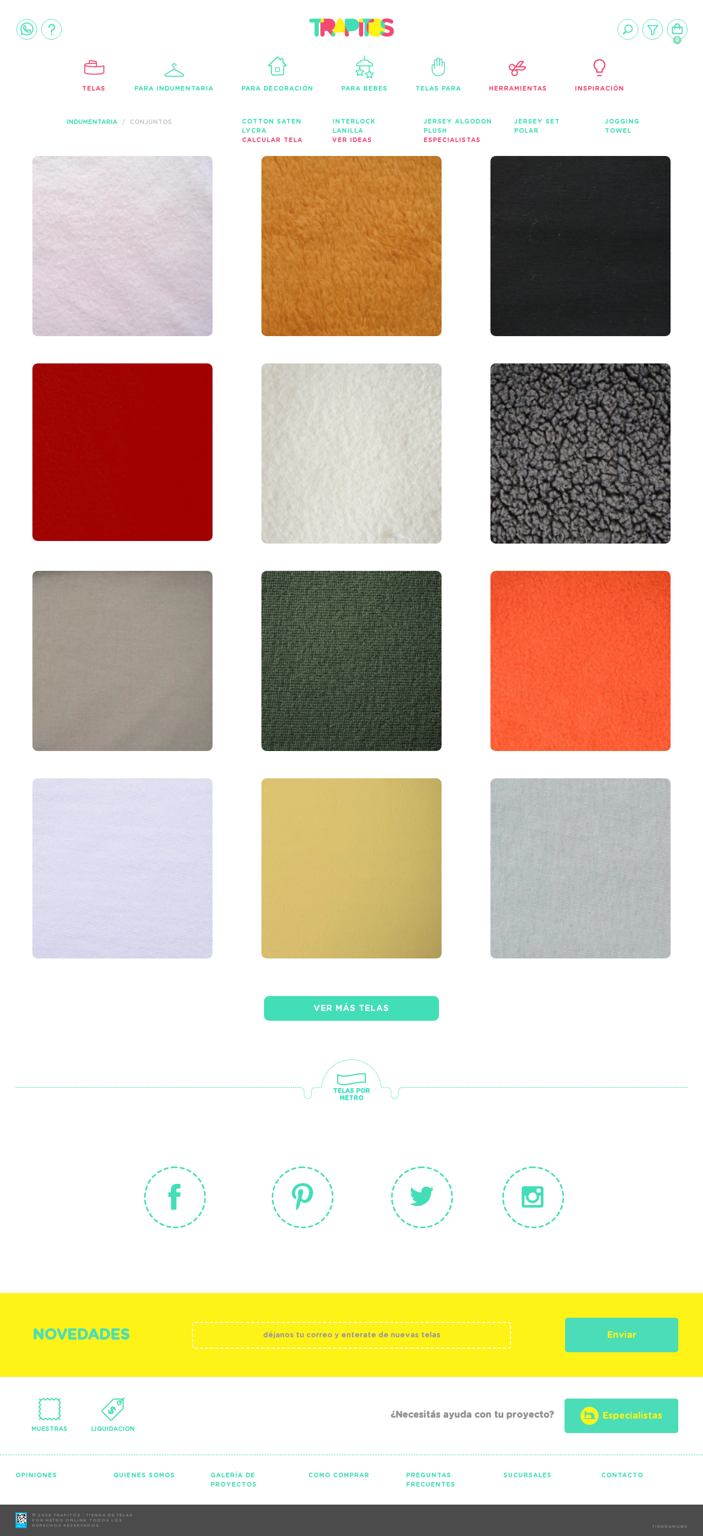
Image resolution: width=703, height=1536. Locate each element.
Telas (94, 88)
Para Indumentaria (174, 88)
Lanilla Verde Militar (351, 625)
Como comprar (339, 1475)
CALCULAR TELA (272, 140)
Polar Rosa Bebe (102, 210)
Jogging (622, 121)
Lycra (254, 131)
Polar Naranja (555, 625)
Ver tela (187, 229)
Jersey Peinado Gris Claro (574, 839)
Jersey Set (537, 121)
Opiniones (36, 1475)
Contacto (622, 1475)
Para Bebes (364, 88)
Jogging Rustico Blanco (101, 839)
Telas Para (438, 88)
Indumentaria (91, 122)
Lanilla (347, 131)
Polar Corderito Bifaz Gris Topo (562, 424)
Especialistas (452, 140)
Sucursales (527, 1475)
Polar (526, 131)
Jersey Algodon (458, 121)
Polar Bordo (88, 418)
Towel (618, 131)
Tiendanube (670, 1527)
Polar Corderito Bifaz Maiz (332, 217)
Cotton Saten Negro (576, 210)
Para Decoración (277, 88)
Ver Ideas (352, 140)
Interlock (353, 121)
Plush (435, 131)
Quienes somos (144, 1475)
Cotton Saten (272, 121)
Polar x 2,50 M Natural (322, 424)
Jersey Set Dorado (339, 833)
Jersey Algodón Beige (123, 625)
